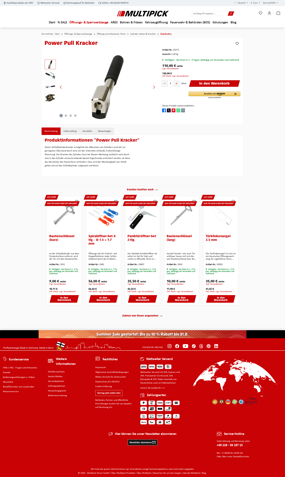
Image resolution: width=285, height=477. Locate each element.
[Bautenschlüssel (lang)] (182, 214)
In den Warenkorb (64, 299)
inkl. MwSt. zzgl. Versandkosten (175, 76)
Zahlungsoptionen (56, 386)
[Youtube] (185, 346)
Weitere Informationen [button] (66, 361)
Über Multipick (144, 473)
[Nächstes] (154, 87)
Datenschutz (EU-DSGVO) (107, 382)
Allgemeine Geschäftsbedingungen (112, 372)
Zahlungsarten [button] (156, 395)
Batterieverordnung (57, 395)
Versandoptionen (56, 381)
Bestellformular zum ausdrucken (18, 387)
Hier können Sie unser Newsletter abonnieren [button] (145, 434)
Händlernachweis (56, 372)
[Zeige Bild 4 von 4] (75, 115)
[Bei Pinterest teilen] (173, 110)
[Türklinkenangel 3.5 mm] (221, 214)
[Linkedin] (216, 346)
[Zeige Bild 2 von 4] (66, 115)
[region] (100, 87)
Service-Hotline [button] (234, 434)
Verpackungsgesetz (57, 391)
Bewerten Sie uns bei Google (167, 473)
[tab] (51, 131)
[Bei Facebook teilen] (164, 110)
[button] (214, 95)
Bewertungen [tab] (104, 131)
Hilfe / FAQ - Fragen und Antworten (20, 368)
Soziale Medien (55, 376)
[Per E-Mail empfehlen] (183, 110)
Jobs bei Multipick (191, 473)
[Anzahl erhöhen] (176, 83)
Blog (204, 473)
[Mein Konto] (269, 13)
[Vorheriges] (61, 87)
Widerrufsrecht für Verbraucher (110, 377)
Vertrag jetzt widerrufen (109, 393)
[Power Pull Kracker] (107, 87)
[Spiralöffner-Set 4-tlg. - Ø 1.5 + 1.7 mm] (103, 214)
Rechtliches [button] (110, 359)
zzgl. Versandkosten (170, 69)
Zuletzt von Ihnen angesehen (140, 316)
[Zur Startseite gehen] (143, 13)
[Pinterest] (209, 346)
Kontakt (6, 372)
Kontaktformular (241, 456)
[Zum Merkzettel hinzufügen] (237, 43)
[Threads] (201, 346)
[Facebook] (177, 346)
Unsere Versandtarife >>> (152, 388)
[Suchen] (231, 13)
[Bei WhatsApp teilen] (178, 110)
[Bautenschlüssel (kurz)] (64, 214)
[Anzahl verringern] (165, 83)
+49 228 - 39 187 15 (230, 445)
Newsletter (8, 382)
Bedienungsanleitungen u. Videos (19, 377)
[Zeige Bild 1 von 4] (61, 115)
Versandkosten (136, 469)
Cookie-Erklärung (103, 386)
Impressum (100, 367)
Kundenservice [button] (19, 359)
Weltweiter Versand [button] (159, 359)
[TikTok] (194, 346)
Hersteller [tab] (87, 131)
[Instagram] (170, 346)
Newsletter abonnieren (141, 442)
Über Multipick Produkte (123, 473)
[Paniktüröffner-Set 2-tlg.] (142, 214)
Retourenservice (11, 391)
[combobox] (209, 13)
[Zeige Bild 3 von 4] (70, 115)
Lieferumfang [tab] (70, 131)
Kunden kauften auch (140, 190)
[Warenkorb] (278, 13)
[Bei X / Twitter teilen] (168, 110)
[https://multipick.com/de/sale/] (142, 334)
